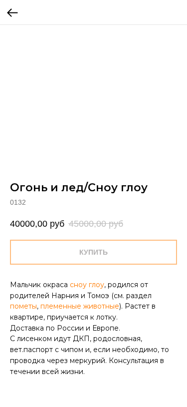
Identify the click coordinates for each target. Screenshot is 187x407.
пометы (23, 306)
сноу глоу (87, 284)
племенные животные (79, 306)
